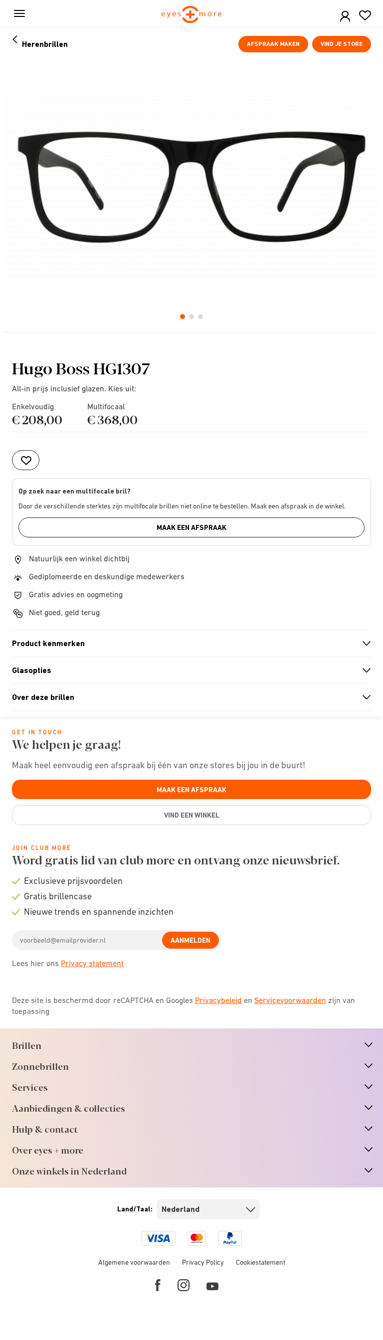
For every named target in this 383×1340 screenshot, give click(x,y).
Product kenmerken (187, 644)
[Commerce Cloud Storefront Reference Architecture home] (192, 15)
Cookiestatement (260, 1262)
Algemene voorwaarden (134, 1262)
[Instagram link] (184, 1285)
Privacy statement (92, 963)
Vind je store (342, 43)
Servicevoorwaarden (290, 1000)
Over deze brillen (187, 697)
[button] (345, 16)
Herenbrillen (45, 44)
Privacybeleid (218, 1000)
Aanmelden (190, 940)
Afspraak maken (273, 43)
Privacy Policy (203, 1262)
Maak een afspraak (191, 527)
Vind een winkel (191, 815)
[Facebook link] (158, 1285)
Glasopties (187, 670)
